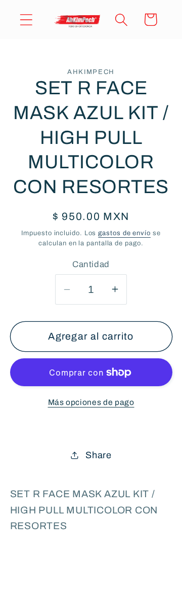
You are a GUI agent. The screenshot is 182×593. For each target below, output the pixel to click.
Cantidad (90, 264)
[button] (26, 19)
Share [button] (98, 455)
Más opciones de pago (91, 402)
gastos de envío (124, 233)
